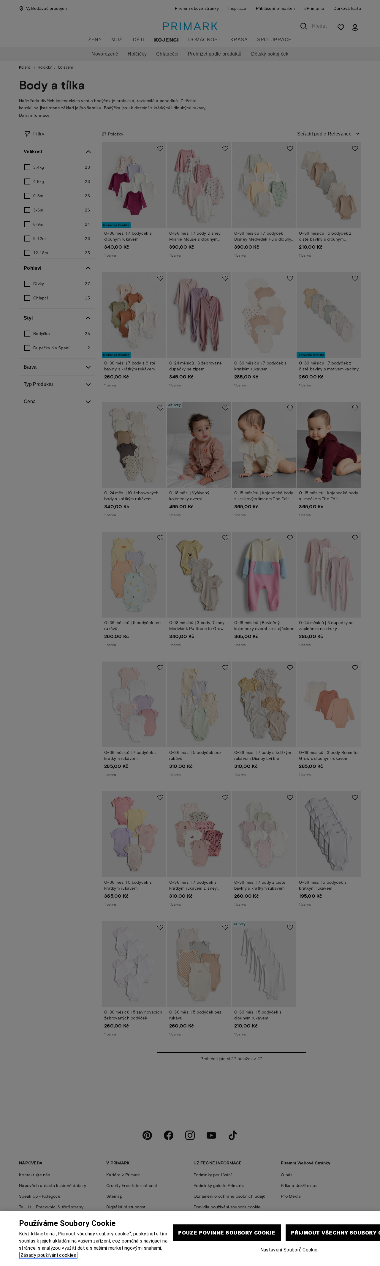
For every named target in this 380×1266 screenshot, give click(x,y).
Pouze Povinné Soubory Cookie (226, 1232)
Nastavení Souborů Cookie (289, 1250)
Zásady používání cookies (48, 1255)
